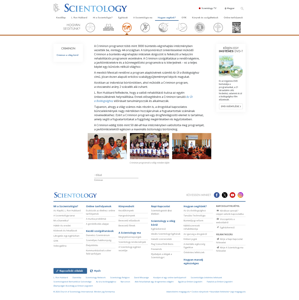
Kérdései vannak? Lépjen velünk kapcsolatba (230, 212)
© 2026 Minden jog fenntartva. (84, 291)
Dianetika (77, 277)
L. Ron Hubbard (79, 17)
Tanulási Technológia (194, 215)
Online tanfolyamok (233, 17)
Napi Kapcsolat (160, 206)
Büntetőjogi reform (193, 220)
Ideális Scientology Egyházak (165, 233)
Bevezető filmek (127, 225)
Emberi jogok (190, 239)
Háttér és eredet (62, 225)
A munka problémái (96, 218)
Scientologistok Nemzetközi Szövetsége (72, 281)
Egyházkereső (158, 228)
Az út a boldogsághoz (195, 210)
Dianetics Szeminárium (98, 235)
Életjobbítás (92, 245)
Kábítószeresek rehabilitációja (192, 227)
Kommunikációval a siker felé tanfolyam (98, 252)
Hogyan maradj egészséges (193, 261)
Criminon (98, 180)
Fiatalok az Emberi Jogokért (220, 281)
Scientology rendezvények (132, 241)
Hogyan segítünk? (167, 17)
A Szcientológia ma (142, 17)
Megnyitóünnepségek (130, 236)
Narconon (125, 281)
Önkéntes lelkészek (194, 252)
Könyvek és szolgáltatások (205, 17)
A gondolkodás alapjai (97, 223)
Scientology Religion (120, 277)
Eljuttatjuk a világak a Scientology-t (161, 255)
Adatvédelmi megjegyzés (178, 291)
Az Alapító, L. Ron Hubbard (67, 210)
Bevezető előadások (129, 220)
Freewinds (156, 249)
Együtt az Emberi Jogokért (190, 281)
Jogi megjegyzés (238, 291)
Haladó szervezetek (161, 239)
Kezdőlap (61, 17)
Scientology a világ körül (163, 222)
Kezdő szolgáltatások (100, 231)
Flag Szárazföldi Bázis (162, 244)
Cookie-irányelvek (200, 291)
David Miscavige (141, 277)
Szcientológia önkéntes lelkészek (206, 277)
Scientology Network (96, 277)
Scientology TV (209, 8)
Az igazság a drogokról (195, 234)
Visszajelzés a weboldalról (225, 221)
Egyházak (123, 17)
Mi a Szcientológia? (103, 17)
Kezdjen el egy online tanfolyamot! (169, 277)
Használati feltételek (219, 291)
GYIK (184, 17)
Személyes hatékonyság (98, 240)
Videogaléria (59, 245)
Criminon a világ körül (67, 55)
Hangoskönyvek (127, 215)
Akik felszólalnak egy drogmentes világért (154, 281)
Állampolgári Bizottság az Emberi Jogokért (73, 285)
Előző (99, 175)
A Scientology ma (130, 232)
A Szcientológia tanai (64, 215)
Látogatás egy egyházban (66, 235)
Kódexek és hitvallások (65, 230)
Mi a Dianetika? (61, 220)
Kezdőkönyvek (126, 210)
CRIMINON (68, 48)
